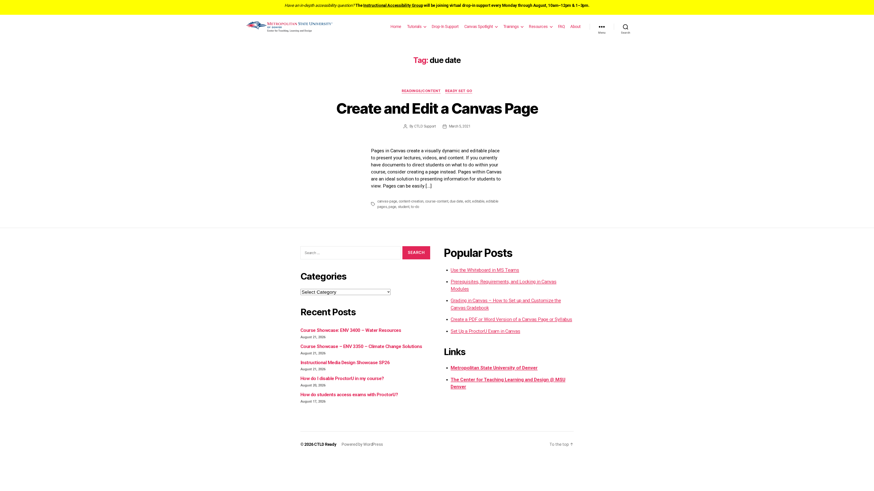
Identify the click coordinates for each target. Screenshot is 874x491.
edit (468, 201)
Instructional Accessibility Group (393, 5)
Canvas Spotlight (478, 26)
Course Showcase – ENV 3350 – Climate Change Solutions (361, 346)
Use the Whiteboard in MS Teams (485, 270)
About (575, 26)
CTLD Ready (325, 444)
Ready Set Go (458, 91)
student (403, 207)
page (392, 207)
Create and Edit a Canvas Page (437, 108)
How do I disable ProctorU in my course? (342, 378)
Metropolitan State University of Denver (494, 368)
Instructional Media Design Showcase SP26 (345, 362)
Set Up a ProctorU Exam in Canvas (485, 331)
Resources (538, 26)
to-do (415, 207)
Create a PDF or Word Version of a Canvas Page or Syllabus (511, 319)
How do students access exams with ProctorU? (349, 394)
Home (396, 26)
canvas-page (387, 201)
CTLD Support (425, 126)
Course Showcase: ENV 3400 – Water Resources (350, 330)
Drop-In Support (445, 26)
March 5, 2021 (460, 126)
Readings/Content (421, 91)
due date (456, 201)
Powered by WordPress (362, 444)
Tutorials (414, 26)
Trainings (511, 26)
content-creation (411, 201)
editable (478, 201)
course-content (436, 201)
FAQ (561, 26)
